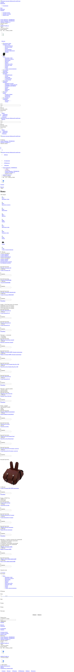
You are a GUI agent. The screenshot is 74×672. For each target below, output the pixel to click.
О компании (5, 5)
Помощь (2, 629)
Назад (6, 168)
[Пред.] (0, 571)
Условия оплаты (6, 12)
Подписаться (3, 621)
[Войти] (1, 146)
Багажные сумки (8, 577)
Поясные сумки (8, 584)
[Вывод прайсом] (2, 264)
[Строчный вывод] (1, 264)
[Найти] (1, 111)
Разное (6, 585)
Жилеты (7, 580)
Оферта (2, 667)
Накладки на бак (9, 583)
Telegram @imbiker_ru (5, 22)
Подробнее (2, 300)
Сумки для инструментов (10, 588)
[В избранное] (1, 276)
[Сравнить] (1, 277)
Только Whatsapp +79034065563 (7, 19)
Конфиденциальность (5, 666)
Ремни (6, 586)
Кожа (4, 576)
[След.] (1, 571)
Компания (2, 626)
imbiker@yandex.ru (4, 25)
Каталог (2, 624)
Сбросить (39, 614)
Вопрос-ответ (6, 15)
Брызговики (7, 579)
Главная (2, 622)
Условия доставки (7, 13)
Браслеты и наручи (9, 578)
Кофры (6, 582)
